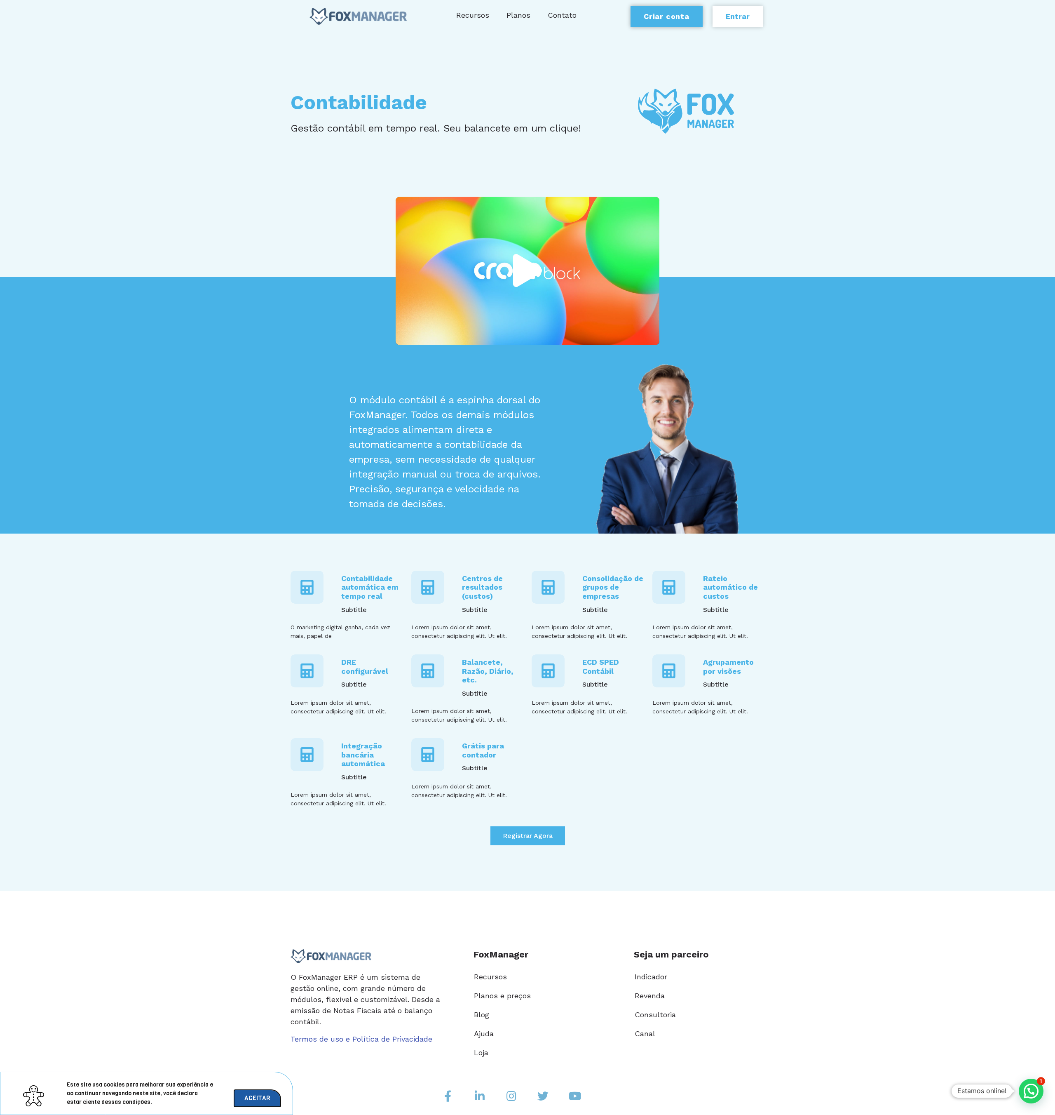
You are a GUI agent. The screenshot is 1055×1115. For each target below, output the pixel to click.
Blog (481, 1014)
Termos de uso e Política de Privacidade (361, 1039)
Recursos (490, 976)
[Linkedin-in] (480, 1095)
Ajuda (484, 1033)
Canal (645, 1033)
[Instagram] (511, 1095)
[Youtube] (575, 1095)
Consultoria (655, 1014)
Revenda (650, 995)
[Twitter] (543, 1095)
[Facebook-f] (448, 1095)
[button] (527, 271)
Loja (481, 1052)
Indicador (651, 976)
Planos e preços (502, 995)
